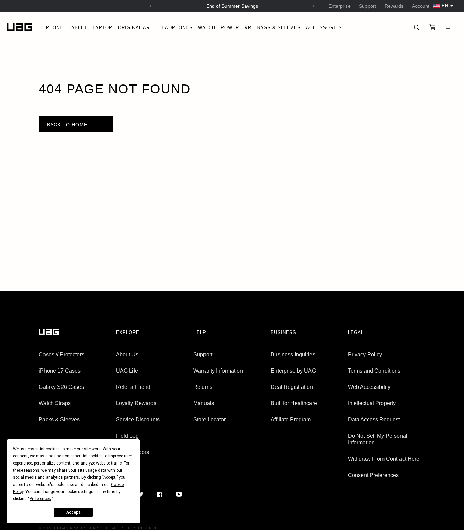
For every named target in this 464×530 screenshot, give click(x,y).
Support (367, 6)
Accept (73, 512)
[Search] (416, 27)
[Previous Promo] (151, 6)
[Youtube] (179, 494)
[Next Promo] (313, 6)
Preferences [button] (40, 498)
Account (420, 6)
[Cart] (433, 27)
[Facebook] (159, 494)
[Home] (19, 27)
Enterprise (339, 6)
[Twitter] (140, 494)
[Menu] (449, 27)
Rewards (394, 6)
